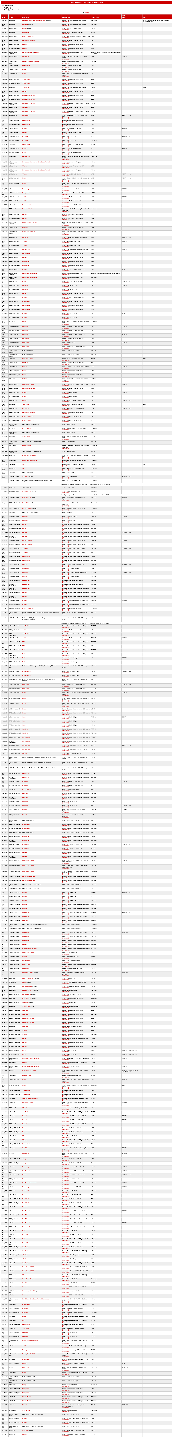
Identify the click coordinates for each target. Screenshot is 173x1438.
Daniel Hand (26, 1144)
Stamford (25, 548)
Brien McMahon (27, 20)
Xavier (24, 1050)
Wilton (24, 642)
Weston (36, 52)
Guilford (24, 378)
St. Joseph (25, 476)
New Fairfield (33, 162)
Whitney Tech (26, 1075)
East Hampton (26, 671)
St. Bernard (25, 968)
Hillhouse (36, 20)
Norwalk (24, 532)
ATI (23, 464)
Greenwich (25, 1191)
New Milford (25, 56)
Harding (24, 91)
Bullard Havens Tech (28, 36)
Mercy (24, 524)
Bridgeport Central (27, 972)
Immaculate (25, 162)
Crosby (24, 564)
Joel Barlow (25, 103)
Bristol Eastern (26, 491)
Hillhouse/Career (27, 990)
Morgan (24, 956)
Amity (24, 1158)
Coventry (25, 1434)
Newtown (33, 222)
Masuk (24, 69)
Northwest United (27, 205)
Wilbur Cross (26, 79)
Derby (24, 321)
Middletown (25, 568)
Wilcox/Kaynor (26, 436)
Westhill (24, 1030)
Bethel (28, 222)
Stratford (30, 52)
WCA (23, 1320)
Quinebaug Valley (27, 358)
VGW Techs (25, 404)
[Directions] (66, 21)
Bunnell (24, 52)
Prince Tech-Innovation (29, 455)
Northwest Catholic (27, 1102)
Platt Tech (42, 20)
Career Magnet (26, 1367)
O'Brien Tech (26, 87)
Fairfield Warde (26, 428)
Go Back (86, 12)
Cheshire (25, 1255)
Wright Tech (26, 1006)
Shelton (24, 1175)
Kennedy (25, 24)
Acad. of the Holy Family (29, 1070)
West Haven (25, 1108)
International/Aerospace (29, 948)
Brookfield (25, 273)
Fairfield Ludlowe (27, 508)
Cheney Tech (26, 144)
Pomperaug (26, 32)
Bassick (24, 28)
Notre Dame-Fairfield (28, 95)
